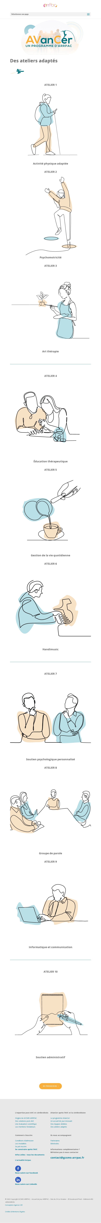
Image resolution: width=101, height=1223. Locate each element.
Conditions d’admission (24, 1140)
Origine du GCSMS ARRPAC (26, 1118)
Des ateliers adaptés (58, 1127)
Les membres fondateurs (25, 1127)
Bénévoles (54, 1143)
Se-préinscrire (50, 1086)
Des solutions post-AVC (24, 1121)
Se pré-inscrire (20, 1146)
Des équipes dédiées (58, 1124)
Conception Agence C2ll (13, 1205)
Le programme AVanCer (60, 1118)
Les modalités (20, 1143)
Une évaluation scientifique (26, 1124)
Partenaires (55, 1140)
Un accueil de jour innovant (61, 1121)
